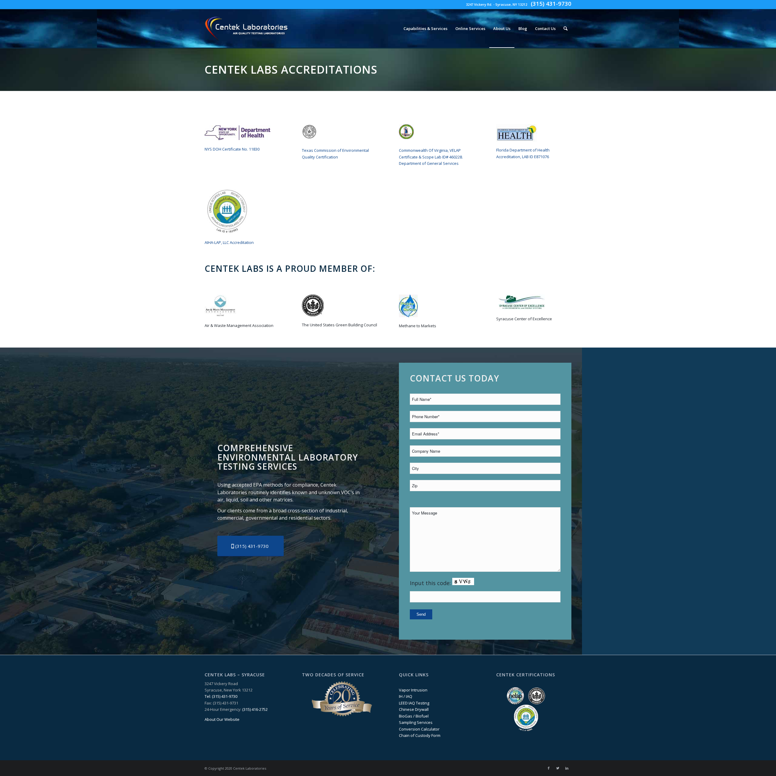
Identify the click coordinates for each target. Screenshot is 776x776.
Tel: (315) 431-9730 (221, 696)
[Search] (565, 28)
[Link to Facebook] (548, 768)
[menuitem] (425, 28)
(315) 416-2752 (255, 709)
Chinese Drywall (414, 709)
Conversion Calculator (419, 729)
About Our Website (222, 719)
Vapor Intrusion (413, 690)
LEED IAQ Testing (414, 703)
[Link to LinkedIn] (566, 768)
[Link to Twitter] (557, 768)
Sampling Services (416, 722)
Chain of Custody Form (419, 735)
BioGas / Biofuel (414, 716)
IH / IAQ (405, 696)
